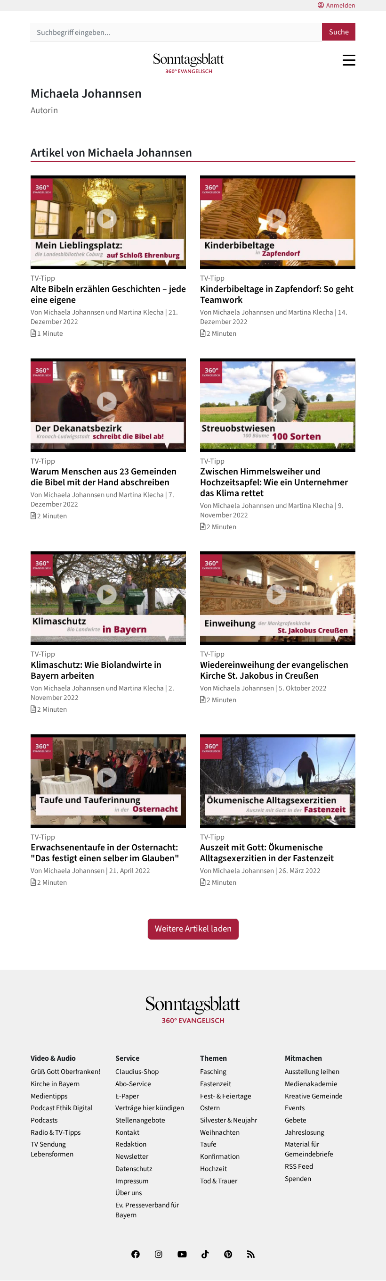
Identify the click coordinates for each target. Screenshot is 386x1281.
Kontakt (127, 1133)
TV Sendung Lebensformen (52, 1149)
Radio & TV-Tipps (55, 1133)
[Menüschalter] (349, 59)
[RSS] (251, 1256)
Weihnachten (220, 1133)
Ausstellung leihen (312, 1072)
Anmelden (340, 5)
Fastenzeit (215, 1084)
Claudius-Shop (137, 1072)
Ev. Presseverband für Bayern (147, 1210)
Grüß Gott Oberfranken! (65, 1072)
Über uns (128, 1193)
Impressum (132, 1181)
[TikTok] (205, 1256)
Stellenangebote (140, 1120)
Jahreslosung (304, 1133)
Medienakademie (311, 1084)
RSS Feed (299, 1167)
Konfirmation (220, 1157)
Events (295, 1108)
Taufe (208, 1144)
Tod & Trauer (218, 1181)
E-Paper (127, 1096)
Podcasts (44, 1120)
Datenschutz (134, 1169)
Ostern (210, 1108)
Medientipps (49, 1096)
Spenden (298, 1179)
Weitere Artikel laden (193, 929)
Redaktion (130, 1144)
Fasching (213, 1072)
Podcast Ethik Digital (62, 1108)
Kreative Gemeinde (314, 1096)
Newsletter (131, 1157)
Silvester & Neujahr (228, 1120)
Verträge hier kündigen (149, 1108)
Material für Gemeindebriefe (309, 1149)
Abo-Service (133, 1084)
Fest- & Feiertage (225, 1096)
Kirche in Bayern (55, 1084)
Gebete (295, 1120)
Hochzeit (213, 1169)
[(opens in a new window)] (135, 1256)
